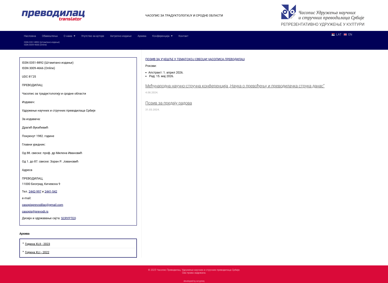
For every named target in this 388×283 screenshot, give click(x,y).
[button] (78, 244)
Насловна (30, 35)
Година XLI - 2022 (37, 252)
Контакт (183, 35)
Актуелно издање (121, 35)
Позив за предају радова (168, 103)
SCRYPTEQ (68, 218)
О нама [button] (68, 35)
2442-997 (35, 191)
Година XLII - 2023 (37, 244)
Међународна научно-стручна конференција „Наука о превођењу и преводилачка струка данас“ (234, 86)
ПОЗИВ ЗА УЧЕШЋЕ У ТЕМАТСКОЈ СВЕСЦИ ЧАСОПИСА (195, 59)
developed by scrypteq (194, 281)
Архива (142, 35)
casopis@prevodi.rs (35, 211)
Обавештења (50, 35)
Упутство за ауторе (92, 35)
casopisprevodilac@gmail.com (42, 205)
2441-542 (51, 191)
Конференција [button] (160, 35)
